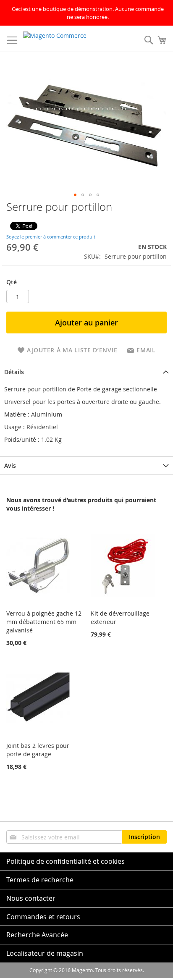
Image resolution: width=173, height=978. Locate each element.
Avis (10, 465)
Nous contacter (30, 898)
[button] (75, 195)
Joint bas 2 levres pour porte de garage (37, 750)
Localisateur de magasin (44, 953)
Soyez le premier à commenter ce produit (50, 236)
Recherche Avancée (37, 934)
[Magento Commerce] (63, 38)
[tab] (86, 372)
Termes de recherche (39, 879)
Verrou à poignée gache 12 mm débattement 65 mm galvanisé (43, 621)
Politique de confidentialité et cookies (65, 861)
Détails (14, 372)
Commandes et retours (43, 916)
